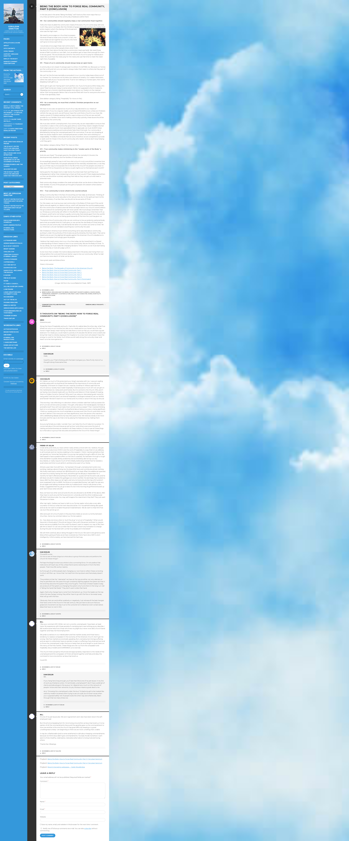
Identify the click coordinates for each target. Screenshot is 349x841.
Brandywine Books (11, 332)
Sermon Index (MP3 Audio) (13, 308)
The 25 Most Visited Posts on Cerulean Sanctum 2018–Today (12, 148)
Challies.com (9, 251)
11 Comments (46, 297)
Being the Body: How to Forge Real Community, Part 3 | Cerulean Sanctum (75, 759)
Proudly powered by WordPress (13, 390)
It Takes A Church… (11, 283)
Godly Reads (9, 51)
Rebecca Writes (10, 305)
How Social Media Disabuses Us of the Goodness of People (12, 159)
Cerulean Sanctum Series (60, 292)
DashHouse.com (10, 267)
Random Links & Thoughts (94, 304)
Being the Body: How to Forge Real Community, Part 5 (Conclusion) (66, 279)
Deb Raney (8, 335)
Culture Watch (10, 265)
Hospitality (97, 293)
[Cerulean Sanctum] (14, 14)
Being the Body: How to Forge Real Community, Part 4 (62, 277)
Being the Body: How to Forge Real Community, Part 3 (62, 275)
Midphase (14, 383)
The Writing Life (10, 348)
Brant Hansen (9, 249)
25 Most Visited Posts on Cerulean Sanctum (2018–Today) (14, 201)
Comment (44, 781)
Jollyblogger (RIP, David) (13, 286)
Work (53, 295)
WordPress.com (18, 392)
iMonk (6, 281)
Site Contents (9, 48)
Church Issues (95, 292)
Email (42, 809)
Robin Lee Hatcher (11, 345)
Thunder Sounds (10, 315)
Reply (44, 348)
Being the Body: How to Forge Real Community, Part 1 (61, 270)
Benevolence (46, 292)
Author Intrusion (11, 329)
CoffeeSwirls (9, 262)
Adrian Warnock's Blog (13, 243)
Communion (46, 293)
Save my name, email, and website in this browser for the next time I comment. (70, 824)
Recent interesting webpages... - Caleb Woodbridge (66, 767)
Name (42, 801)
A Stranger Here (10, 240)
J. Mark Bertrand (10, 342)
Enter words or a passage (13, 359)
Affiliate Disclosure (12, 43)
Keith (6, 106)
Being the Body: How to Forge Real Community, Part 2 (62, 272)
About (6, 45)
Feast (73, 293)
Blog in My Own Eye (11, 246)
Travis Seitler (9, 318)
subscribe (87, 828)
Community (54, 293)
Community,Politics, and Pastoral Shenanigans (53, 305)
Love (49, 295)
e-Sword (7, 275)
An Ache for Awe (10, 169)
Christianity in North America (79, 292)
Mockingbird (9, 297)
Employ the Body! (11, 59)
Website (43, 817)
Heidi (42, 320)
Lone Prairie (8, 289)
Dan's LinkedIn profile (12, 225)
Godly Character (81, 293)
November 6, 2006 (48, 290)
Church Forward (10, 259)
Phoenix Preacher (11, 302)
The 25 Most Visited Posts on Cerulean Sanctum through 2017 (13, 174)
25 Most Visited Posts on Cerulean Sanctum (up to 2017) (14, 207)
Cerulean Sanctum (13, 27)
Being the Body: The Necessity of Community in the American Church (67, 268)
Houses (44, 295)
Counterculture (64, 293)
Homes (90, 293)
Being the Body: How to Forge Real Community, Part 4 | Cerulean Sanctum (75, 763)
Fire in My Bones (10, 278)
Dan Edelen (48, 354)
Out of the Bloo (10, 299)
